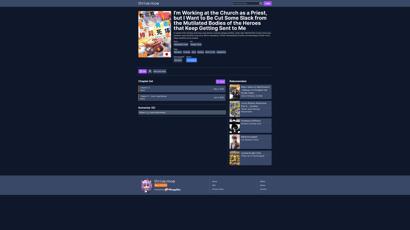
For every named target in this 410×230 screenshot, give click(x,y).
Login (267, 3)
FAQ (213, 185)
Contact (263, 189)
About (214, 181)
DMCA (262, 181)
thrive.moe (148, 3)
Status (262, 185)
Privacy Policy (218, 189)
